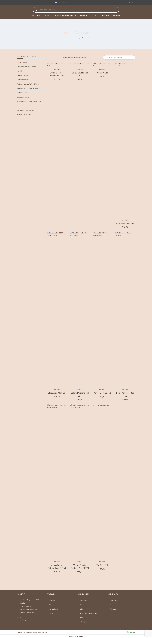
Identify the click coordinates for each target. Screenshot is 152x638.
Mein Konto (114, 600)
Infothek (83, 16)
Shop (47, 16)
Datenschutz (84, 605)
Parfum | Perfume (22, 75)
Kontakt (116, 16)
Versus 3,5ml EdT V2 (102, 393)
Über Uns (52, 605)
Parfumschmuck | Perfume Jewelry (28, 88)
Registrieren (114, 605)
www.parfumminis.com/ (27, 612)
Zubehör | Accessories (24, 114)
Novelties (20, 71)
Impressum (83, 600)
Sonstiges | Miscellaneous (25, 110)
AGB (81, 609)
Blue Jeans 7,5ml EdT (57, 393)
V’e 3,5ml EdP (102, 73)
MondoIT (45, 632)
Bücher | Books (22, 62)
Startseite (36, 16)
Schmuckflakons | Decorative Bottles (29, 101)
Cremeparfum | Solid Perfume (26, 66)
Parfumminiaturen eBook (65, 16)
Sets (18, 106)
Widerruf (82, 617)
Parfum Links (53, 609)
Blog (96, 16)
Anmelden (113, 609)
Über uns (105, 16)
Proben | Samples (22, 93)
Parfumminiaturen (23, 80)
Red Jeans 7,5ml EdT (125, 223)
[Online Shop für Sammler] (65, 3)
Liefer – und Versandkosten (89, 613)
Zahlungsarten (84, 622)
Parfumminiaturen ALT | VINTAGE (28, 84)
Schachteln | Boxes (23, 97)
